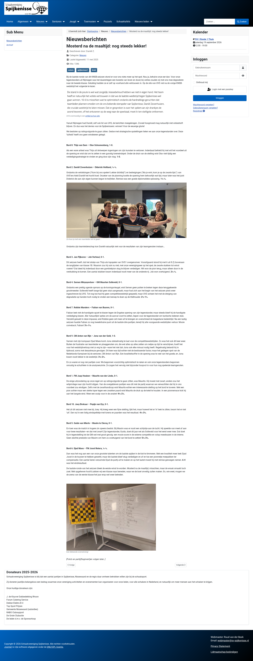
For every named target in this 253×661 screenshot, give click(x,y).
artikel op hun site (92, 116)
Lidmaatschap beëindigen (224, 651)
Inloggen (220, 98)
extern (71, 70)
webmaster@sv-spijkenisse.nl (233, 640)
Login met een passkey (222, 89)
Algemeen (23, 21)
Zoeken (243, 21)
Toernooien (90, 21)
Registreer (198, 111)
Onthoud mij (202, 82)
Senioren (57, 21)
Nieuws (40, 21)
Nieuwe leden (142, 21)
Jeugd (72, 21)
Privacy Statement (220, 646)
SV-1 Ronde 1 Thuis (204, 39)
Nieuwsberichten (14, 41)
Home (10, 21)
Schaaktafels (123, 21)
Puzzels (108, 21)
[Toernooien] (97, 21)
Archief (9, 45)
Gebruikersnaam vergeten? (205, 108)
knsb (94, 70)
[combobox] (219, 22)
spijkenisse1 (82, 70)
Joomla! (8, 647)
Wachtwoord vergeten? (203, 104)
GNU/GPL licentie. (55, 647)
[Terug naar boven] (248, 656)
